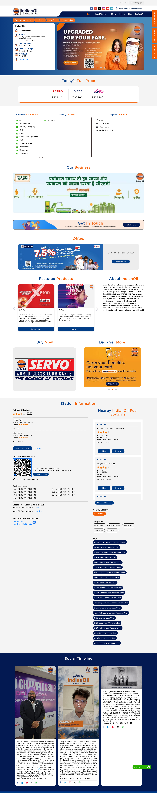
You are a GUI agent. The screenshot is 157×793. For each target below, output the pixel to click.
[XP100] (36, 296)
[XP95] (76, 296)
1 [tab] (97, 67)
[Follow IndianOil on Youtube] (107, 8)
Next (97, 308)
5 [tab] (80, 210)
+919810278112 (103, 442)
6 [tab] (83, 210)
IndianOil (101, 424)
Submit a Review (22, 448)
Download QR (41, 474)
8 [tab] (90, 210)
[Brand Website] (111, 8)
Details (118, 451)
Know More (36, 329)
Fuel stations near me (23, 20)
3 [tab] (104, 67)
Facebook (23, 60)
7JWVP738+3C (19, 521)
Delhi (41, 20)
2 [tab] (100, 67)
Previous (14, 308)
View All (37, 448)
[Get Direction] (34, 523)
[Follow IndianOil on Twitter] (99, 8)
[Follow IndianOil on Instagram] (103, 8)
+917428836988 (104, 479)
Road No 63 (99, 514)
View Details (121, 261)
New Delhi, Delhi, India (22, 524)
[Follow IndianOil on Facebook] (91, 8)
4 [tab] (76, 210)
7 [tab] (87, 210)
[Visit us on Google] (95, 8)
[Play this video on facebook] (35, 703)
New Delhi (53, 20)
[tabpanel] (100, 46)
